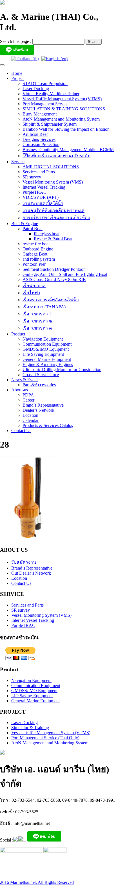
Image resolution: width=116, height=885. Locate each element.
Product (18, 334)
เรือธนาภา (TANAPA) (44, 306)
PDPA (28, 395)
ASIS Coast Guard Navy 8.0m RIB (54, 279)
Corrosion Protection (41, 144)
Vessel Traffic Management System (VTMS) (62, 98)
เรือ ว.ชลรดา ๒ (37, 321)
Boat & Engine (24, 223)
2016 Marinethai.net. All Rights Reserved (37, 882)
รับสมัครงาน (23, 562)
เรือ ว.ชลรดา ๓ (37, 328)
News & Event (24, 379)
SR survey (32, 177)
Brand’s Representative (43, 405)
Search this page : (16, 41)
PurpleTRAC (34, 192)
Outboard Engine (38, 249)
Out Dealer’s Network (31, 573)
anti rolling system (39, 259)
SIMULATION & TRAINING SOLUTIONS (64, 108)
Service (17, 161)
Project (17, 78)
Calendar (31, 420)
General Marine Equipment (47, 359)
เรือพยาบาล (34, 285)
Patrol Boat (33, 228)
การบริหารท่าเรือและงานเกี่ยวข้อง (56, 217)
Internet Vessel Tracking (44, 187)
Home (16, 73)
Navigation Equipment (43, 339)
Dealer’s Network (38, 410)
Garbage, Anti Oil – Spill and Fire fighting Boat (65, 274)
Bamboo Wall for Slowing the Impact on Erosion (66, 129)
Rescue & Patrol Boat (53, 238)
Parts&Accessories (39, 384)
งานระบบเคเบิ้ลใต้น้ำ (43, 203)
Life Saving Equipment (43, 354)
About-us (19, 389)
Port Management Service (45, 103)
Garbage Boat (35, 254)
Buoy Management (40, 114)
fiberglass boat (46, 233)
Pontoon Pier (34, 264)
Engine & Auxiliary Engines (48, 364)
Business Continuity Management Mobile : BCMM (68, 149)
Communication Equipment (47, 344)
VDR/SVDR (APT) (41, 197)
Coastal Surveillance (41, 374)
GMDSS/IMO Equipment (46, 349)
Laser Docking (36, 88)
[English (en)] (54, 58)
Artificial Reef (35, 134)
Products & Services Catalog (48, 425)
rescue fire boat (36, 243)
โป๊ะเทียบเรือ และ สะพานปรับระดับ (56, 155)
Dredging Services (39, 139)
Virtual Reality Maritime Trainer (51, 93)
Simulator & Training (30, 727)
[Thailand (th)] (25, 58)
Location (30, 415)
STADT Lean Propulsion (45, 83)
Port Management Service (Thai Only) (45, 737)
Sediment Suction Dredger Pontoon (54, 269)
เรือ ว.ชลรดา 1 (37, 313)
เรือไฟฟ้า (31, 292)
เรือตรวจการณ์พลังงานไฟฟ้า (51, 299)
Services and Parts (39, 171)
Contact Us (21, 430)
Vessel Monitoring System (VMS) (53, 182)
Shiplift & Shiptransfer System (50, 124)
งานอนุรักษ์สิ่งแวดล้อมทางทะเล (53, 210)
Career (28, 400)
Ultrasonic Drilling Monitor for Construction (62, 369)
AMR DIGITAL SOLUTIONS (51, 166)
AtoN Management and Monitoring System (61, 119)
